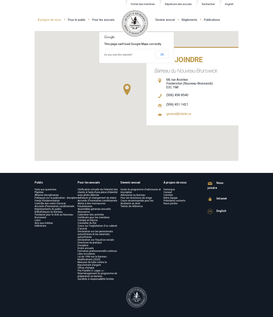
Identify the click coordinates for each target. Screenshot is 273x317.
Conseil (167, 192)
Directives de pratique (90, 242)
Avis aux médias (44, 223)
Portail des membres (143, 4)
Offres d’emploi (86, 267)
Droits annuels (86, 248)
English (229, 4)
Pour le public (77, 20)
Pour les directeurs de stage (136, 197)
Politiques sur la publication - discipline (56, 197)
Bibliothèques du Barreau (49, 211)
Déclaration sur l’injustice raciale (96, 239)
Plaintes (39, 192)
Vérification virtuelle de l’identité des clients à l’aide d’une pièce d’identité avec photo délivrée (98, 192)
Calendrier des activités (91, 214)
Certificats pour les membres (94, 217)
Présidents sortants (174, 200)
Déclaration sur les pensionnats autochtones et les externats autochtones (95, 234)
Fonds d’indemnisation (47, 200)
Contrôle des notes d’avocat (50, 203)
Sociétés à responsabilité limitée (96, 279)
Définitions (40, 225)
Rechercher (208, 4)
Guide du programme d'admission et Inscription (141, 191)
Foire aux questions (45, 189)
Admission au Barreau (133, 195)
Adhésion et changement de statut (97, 197)
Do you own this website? (118, 54)
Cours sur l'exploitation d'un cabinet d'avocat (97, 227)
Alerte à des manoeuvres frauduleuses (92, 205)
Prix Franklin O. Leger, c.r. (91, 270)
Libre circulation (86, 253)
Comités (168, 195)
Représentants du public (48, 209)
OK (162, 54)
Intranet (221, 198)
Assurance (84, 211)
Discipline (83, 245)
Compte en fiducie (88, 220)
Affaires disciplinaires (47, 195)
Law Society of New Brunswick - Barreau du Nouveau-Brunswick (135, 23)
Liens (38, 220)
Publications (212, 20)
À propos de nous (49, 20)
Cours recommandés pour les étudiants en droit (137, 202)
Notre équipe (170, 197)
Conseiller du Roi (87, 223)
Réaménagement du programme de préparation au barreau (97, 275)
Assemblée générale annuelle (94, 209)
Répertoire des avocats (178, 4)
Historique (169, 189)
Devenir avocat (165, 20)
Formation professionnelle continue (97, 251)
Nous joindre (170, 203)
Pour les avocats (103, 20)
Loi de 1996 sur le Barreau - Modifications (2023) (93, 258)
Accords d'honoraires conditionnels (54, 206)
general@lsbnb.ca (178, 114)
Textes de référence (132, 206)
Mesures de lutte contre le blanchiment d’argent (92, 263)
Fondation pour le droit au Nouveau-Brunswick (54, 216)
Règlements (189, 20)
